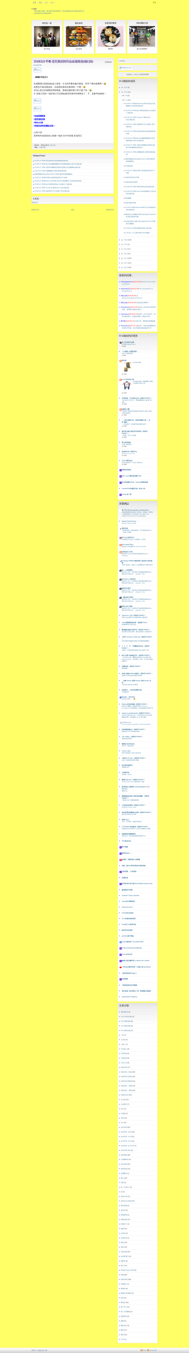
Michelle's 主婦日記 (129, 579)
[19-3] (37, 109)
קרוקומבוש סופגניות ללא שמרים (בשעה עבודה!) (136, 724)
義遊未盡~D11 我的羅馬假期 (131, 731)
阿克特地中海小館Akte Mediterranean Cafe (137, 883)
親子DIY (123, 1307)
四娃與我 (124, 1067)
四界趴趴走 (124, 1095)
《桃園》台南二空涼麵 (129, 435)
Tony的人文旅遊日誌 (129, 924)
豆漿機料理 (124, 1159)
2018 (126, 240)
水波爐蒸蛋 (125, 692)
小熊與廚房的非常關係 (129, 985)
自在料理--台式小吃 (127, 1146)
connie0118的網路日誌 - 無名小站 (133, 488)
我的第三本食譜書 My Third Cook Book (134, 546)
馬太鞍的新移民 (127, 765)
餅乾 (122, 1298)
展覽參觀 (124, 1215)
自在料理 (124, 1127)
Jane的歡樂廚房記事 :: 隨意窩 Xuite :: (135, 622)
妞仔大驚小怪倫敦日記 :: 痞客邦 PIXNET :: (136, 655)
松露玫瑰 (125, 878)
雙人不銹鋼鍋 (125, 1312)
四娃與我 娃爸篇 (126, 1076)
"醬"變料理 (124, 1012)
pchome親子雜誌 (128, 936)
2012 (126, 258)
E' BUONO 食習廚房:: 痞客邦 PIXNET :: (135, 827)
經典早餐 (38, 65)
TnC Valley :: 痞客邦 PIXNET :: (132, 737)
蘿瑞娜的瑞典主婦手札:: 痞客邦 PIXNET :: (136, 630)
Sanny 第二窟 (126, 494)
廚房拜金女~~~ (127, 853)
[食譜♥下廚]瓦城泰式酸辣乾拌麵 (132, 675)
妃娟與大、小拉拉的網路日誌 (132, 690)
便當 (122, 1182)
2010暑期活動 (125, 1021)
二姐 (122, 1035)
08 (126, 95)
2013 (126, 254)
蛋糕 (122, 1247)
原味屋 (124, 360)
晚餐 (122, 1229)
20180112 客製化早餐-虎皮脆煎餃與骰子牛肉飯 (50, 177)
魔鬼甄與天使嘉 (127, 890)
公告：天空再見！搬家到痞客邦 (132, 821)
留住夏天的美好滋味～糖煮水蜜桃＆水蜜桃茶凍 (136, 631)
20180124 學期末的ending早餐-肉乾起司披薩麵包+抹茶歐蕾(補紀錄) (58, 181)
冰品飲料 (124, 1104)
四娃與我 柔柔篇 (126, 1081)
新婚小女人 (125, 820)
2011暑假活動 (125, 1026)
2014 (126, 249)
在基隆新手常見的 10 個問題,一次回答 (134, 539)
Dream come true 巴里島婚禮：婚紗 (133, 781)
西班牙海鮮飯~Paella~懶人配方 (131, 753)
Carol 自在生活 (127, 954)
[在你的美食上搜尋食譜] (125, 68)
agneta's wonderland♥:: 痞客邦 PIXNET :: (136, 713)
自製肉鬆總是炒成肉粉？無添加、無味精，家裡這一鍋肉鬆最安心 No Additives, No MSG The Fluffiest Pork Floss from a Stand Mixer (137, 514)
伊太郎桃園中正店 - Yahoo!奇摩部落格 (135, 482)
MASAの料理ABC (128, 537)
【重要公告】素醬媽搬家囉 (130, 800)
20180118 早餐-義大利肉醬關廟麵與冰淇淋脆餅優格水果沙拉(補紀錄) (58, 164)
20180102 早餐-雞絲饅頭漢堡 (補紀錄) (138, 228)
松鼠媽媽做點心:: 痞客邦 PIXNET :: (134, 729)
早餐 (122, 1118)
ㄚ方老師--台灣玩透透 (129, 351)
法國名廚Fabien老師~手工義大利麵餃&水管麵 (136, 828)
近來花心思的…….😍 (128, 699)
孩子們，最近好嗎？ (128, 746)
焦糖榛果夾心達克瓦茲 (129, 624)
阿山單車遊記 (126, 442)
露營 (122, 1335)
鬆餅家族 (124, 1316)
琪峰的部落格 (126, 470)
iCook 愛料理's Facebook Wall (132, 942)
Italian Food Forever (129, 521)
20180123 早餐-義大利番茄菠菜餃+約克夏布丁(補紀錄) (53, 184)
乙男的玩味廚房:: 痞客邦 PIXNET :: (134, 805)
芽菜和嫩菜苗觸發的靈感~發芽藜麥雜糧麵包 (135, 641)
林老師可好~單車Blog (129, 451)
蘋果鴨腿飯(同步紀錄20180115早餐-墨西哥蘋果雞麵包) (53, 174)
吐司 (122, 1109)
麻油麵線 (128, 198)
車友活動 (124, 1164)
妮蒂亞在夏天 (126, 588)
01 (126, 100)
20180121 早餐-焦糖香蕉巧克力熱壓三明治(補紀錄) (52, 191)
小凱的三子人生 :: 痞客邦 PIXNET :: (134, 758)
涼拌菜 (123, 1233)
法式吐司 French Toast (129, 807)
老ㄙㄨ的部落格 (127, 570)
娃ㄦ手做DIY (125, 1187)
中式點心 (124, 1049)
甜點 (122, 1242)
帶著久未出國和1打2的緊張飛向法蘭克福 (134, 617)
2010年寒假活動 (126, 1017)
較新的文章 (35, 210)
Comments (153, 1350)
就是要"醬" (124, 1256)
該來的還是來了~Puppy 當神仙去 (132, 462)
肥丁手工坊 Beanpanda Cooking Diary (135, 510)
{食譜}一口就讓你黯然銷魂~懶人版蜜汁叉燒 (135, 650)
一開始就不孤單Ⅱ (127, 597)
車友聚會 (124, 1169)
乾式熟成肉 (129, 166)
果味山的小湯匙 (127, 606)
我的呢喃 (124, 1155)
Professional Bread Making (132, 948)
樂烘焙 (123, 1302)
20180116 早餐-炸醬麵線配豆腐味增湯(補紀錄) (50, 171)
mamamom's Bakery (129, 997)
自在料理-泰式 (125, 1150)
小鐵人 (123, 1044)
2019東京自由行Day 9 (129, 344)
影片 (52, 2)
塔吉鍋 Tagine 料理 (127, 1270)
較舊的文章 (110, 210)
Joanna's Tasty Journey (130, 895)
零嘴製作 (124, 1284)
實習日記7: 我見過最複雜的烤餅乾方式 (134, 836)
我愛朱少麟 (125, 409)
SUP (122, 1339)
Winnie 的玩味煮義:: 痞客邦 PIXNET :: (135, 704)
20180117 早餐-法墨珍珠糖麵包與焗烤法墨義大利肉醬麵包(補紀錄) (57, 167)
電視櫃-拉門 (125, 767)
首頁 (34, 2)
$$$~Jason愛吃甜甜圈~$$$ (131, 476)
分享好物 (124, 1053)
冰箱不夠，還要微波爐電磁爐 (145, 321)
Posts (144, 1350)
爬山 (122, 1178)
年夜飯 (123, 1113)
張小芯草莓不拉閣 (128, 342)
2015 (126, 244)
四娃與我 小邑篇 (126, 1072)
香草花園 (124, 1206)
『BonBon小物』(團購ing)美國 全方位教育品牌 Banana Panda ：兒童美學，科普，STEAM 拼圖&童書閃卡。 (137, 659)
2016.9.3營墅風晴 (127, 353)
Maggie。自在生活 (128, 697)
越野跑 (123, 1261)
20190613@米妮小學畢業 (130, 684)
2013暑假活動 (125, 1030)
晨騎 (40, 2)
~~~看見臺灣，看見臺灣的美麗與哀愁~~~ (135, 424)
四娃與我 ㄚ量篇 (126, 1086)
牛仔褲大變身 (137, 362)
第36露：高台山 (127, 774)
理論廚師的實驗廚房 (129, 834)
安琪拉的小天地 (127, 552)
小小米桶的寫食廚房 (129, 918)
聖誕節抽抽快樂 (127, 738)
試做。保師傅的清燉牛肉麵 (130, 760)
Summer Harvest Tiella (129, 523)
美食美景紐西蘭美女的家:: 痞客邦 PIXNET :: (137, 812)
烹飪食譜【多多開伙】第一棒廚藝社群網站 (136, 991)
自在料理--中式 (126, 1136)
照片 (46, 2)
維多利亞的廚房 (127, 930)
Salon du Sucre (127, 907)
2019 (126, 92)
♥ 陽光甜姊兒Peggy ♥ (129, 973)
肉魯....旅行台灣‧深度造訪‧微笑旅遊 (134, 866)
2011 (126, 263)
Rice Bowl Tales (127, 544)
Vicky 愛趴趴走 (127, 460)
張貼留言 (35, 202)
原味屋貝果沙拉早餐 (132, 177)
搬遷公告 (124, 791)
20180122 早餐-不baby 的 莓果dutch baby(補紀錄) (51, 188)
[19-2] (37, 101)
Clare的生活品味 (127, 913)
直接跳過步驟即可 (143, 303)
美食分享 (124, 1196)
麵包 (122, 1330)
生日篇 (123, 1099)
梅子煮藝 (125, 847)
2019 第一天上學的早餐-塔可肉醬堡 (137, 233)
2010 (126, 267)
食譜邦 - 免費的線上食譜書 (131, 859)
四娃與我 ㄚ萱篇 (126, 1090)
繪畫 (122, 1321)
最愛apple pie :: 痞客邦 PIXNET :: (133, 780)
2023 (126, 87)
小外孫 (123, 1040)
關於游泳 (124, 1325)
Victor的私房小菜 (128, 379)
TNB (45, 1350)
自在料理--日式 (126, 1141)
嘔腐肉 (123, 1288)
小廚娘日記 (125, 772)
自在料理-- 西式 (126, 1132)
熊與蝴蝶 (124, 668)
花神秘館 (125, 979)
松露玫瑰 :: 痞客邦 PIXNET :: (132, 666)
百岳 (122, 1123)
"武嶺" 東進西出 (127, 444)
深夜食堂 (124, 1238)
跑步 (122, 1265)
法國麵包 (124, 1173)
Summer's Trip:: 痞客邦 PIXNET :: (134, 615)
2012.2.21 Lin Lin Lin (128, 453)
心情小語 (124, 1063)
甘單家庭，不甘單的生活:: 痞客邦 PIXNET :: (137, 398)
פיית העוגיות (126, 722)
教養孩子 (124, 1224)
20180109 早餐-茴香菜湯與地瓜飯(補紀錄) (139, 187)
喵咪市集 (125, 528)
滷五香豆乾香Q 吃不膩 (129, 814)
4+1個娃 (34, 9)
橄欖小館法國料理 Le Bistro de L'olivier (136, 960)
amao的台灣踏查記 (128, 901)
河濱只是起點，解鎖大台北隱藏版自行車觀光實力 (137, 565)
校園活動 (124, 1219)
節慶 (122, 1275)
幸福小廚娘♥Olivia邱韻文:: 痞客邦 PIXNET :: (137, 673)
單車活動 (124, 1252)
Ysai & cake (126, 751)
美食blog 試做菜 (126, 1201)
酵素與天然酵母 (126, 1293)
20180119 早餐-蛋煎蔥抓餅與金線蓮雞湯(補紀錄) (63, 61)
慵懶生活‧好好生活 (128, 744)
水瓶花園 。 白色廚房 (129, 871)
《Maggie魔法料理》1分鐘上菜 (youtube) (136, 967)
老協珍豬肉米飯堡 (131, 182)
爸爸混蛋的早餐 (130, 203)
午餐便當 (124, 1058)
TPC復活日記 (126, 841)
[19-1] (37, 70)
